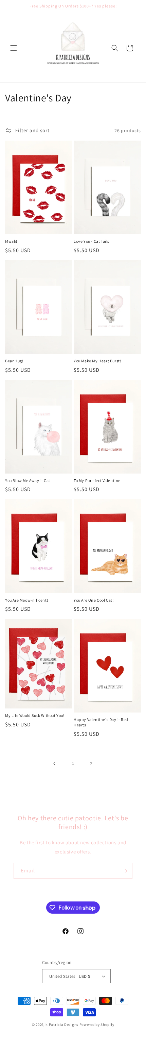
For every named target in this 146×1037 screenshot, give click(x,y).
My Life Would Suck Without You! (35, 715)
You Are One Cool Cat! (94, 600)
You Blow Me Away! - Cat (27, 480)
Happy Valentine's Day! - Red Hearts (101, 722)
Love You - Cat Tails (91, 241)
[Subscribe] (124, 871)
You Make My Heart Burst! (97, 360)
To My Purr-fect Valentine (97, 480)
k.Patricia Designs (61, 1024)
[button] (13, 48)
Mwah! (11, 241)
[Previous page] (54, 763)
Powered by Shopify (96, 1024)
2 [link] (91, 763)
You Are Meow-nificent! (26, 600)
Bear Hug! (14, 360)
